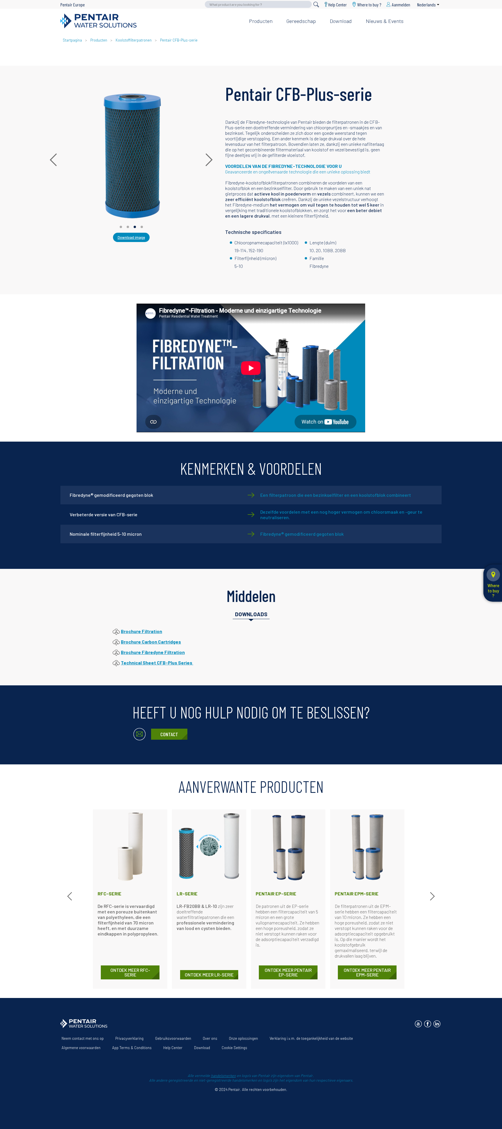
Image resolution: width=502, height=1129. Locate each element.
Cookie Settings (234, 1047)
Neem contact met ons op (83, 1038)
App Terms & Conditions (132, 1047)
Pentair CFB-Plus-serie (179, 40)
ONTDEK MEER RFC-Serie (130, 972)
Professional (384, 11)
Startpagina (72, 40)
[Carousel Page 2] (128, 227)
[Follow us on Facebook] (427, 1023)
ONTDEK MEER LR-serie (209, 974)
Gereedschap (301, 21)
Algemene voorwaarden (81, 1047)
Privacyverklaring (129, 1038)
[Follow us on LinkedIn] (436, 1023)
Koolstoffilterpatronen (134, 40)
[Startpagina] (150, 20)
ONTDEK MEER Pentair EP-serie (288, 972)
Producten (260, 21)
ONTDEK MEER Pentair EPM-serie (367, 972)
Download (341, 21)
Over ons (210, 1038)
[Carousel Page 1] (121, 227)
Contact (169, 734)
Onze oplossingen (243, 1038)
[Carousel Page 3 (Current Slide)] (135, 227)
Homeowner (348, 11)
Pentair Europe (72, 4)
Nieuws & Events (385, 21)
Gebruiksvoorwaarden (173, 1038)
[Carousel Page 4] (142, 227)
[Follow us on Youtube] (418, 1023)
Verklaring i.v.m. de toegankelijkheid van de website (311, 1038)
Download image (131, 237)
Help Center (337, 4)
